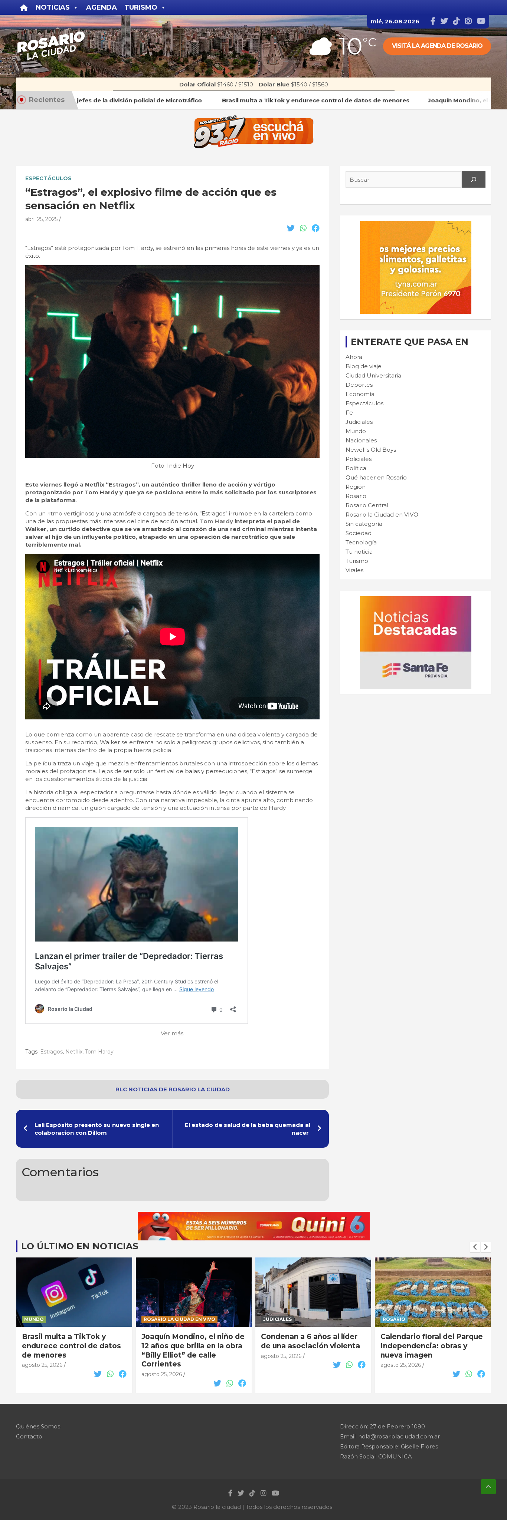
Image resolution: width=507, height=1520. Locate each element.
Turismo (357, 560)
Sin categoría (364, 523)
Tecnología (361, 542)
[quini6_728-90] (254, 1215)
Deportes (359, 384)
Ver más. (172, 1033)
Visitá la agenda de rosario (437, 45)
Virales (354, 570)
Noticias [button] (53, 7)
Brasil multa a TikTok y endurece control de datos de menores (71, 1345)
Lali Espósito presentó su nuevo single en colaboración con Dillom (97, 1128)
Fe (349, 412)
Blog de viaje (364, 366)
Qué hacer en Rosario (376, 477)
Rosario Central (367, 505)
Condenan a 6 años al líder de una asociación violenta (310, 1341)
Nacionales (361, 440)
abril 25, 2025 (41, 219)
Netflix (73, 1051)
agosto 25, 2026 (42, 1365)
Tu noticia (359, 551)
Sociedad (359, 533)
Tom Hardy (216, 521)
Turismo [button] (140, 7)
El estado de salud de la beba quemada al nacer (247, 1128)
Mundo (356, 431)
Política (356, 468)
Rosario (356, 495)
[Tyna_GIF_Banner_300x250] (415, 224)
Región (356, 486)
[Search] (473, 179)
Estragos (51, 1051)
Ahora (354, 356)
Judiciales (359, 421)
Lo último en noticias (79, 1246)
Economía (360, 394)
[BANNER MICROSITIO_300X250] (415, 600)
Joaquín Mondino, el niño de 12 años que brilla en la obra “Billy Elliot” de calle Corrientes (193, 1350)
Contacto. (29, 1436)
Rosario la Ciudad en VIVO (382, 514)
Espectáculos (48, 178)
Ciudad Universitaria (373, 375)
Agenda (101, 7)
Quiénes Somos (38, 1426)
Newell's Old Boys (371, 449)
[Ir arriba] (488, 1486)
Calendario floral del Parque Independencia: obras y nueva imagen (431, 1345)
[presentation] (475, 1247)
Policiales (359, 458)
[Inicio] (24, 7)
